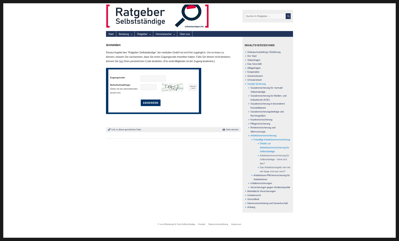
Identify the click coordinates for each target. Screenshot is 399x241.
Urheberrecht (254, 195)
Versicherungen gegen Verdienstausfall (270, 187)
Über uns (185, 34)
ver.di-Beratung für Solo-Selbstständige (177, 224)
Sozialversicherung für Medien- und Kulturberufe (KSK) (268, 97)
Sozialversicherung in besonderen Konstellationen (267, 105)
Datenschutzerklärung (218, 224)
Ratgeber (142, 34)
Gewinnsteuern (255, 76)
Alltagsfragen (254, 68)
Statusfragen (253, 60)
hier (121, 61)
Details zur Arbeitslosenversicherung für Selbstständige (274, 147)
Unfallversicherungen (261, 183)
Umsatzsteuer (254, 79)
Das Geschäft (254, 64)
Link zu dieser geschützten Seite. (126, 129)
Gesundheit (253, 199)
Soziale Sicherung (256, 84)
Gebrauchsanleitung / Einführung (264, 52)
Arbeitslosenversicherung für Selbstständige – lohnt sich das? (274, 159)
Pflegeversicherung (260, 123)
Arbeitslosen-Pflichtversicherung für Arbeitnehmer (272, 177)
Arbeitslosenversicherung (263, 135)
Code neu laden (193, 87)
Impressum (236, 224)
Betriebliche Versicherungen (261, 191)
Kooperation (253, 72)
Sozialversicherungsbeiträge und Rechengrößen (267, 113)
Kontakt (201, 224)
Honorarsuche (163, 34)
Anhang (251, 207)
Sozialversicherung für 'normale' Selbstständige (266, 89)
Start (111, 34)
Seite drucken (232, 129)
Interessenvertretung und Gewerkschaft (267, 203)
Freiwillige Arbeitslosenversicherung (272, 139)
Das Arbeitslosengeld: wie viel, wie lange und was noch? (275, 169)
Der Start (252, 56)
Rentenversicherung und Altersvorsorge (262, 129)
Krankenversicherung (261, 119)
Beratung (124, 34)
